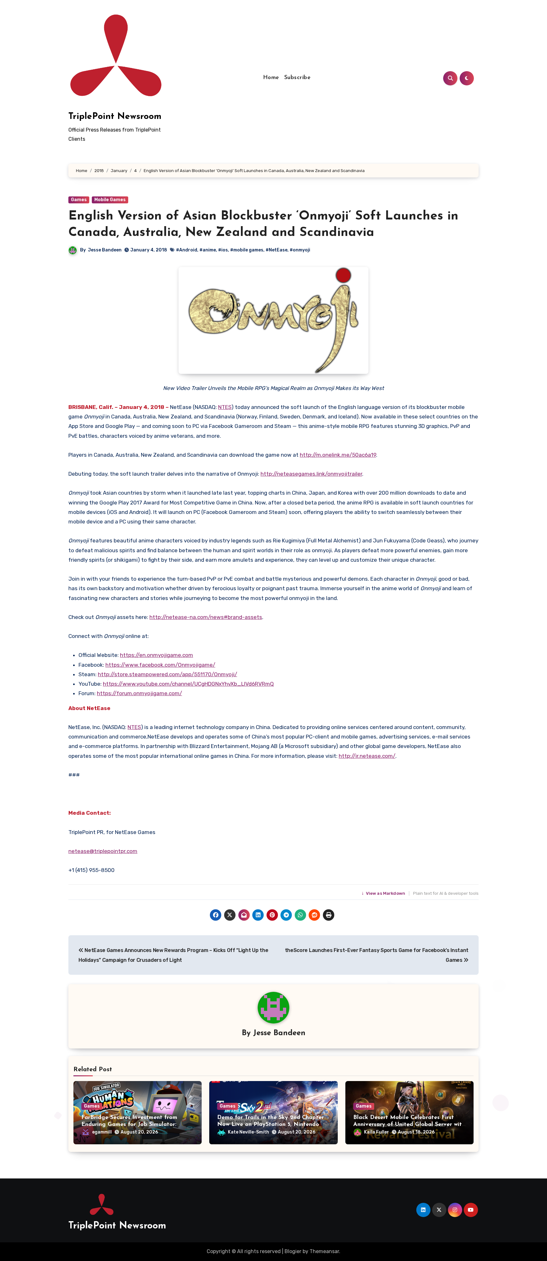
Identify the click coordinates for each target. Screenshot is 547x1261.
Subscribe (297, 78)
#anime (207, 250)
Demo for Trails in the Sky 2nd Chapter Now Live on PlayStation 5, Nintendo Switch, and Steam (270, 1124)
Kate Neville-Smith (248, 1132)
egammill (102, 1132)
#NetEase (276, 250)
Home (271, 78)
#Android (186, 250)
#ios (223, 250)
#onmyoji (300, 250)
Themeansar (324, 1251)
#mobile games (246, 250)
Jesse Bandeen (105, 250)
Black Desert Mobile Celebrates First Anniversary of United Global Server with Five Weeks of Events (409, 1124)
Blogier (293, 1251)
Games (79, 199)
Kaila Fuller (376, 1132)
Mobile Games (110, 199)
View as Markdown (384, 893)
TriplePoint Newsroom (114, 116)
